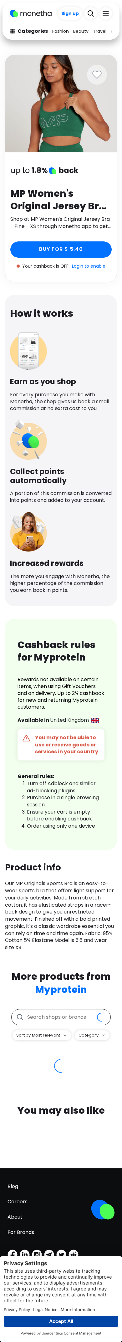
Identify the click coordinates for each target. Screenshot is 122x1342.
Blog (13, 1186)
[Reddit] (74, 1255)
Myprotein (61, 989)
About (15, 1217)
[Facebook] (13, 1255)
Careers (18, 1201)
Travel (99, 31)
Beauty (81, 31)
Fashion (60, 31)
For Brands (21, 1232)
